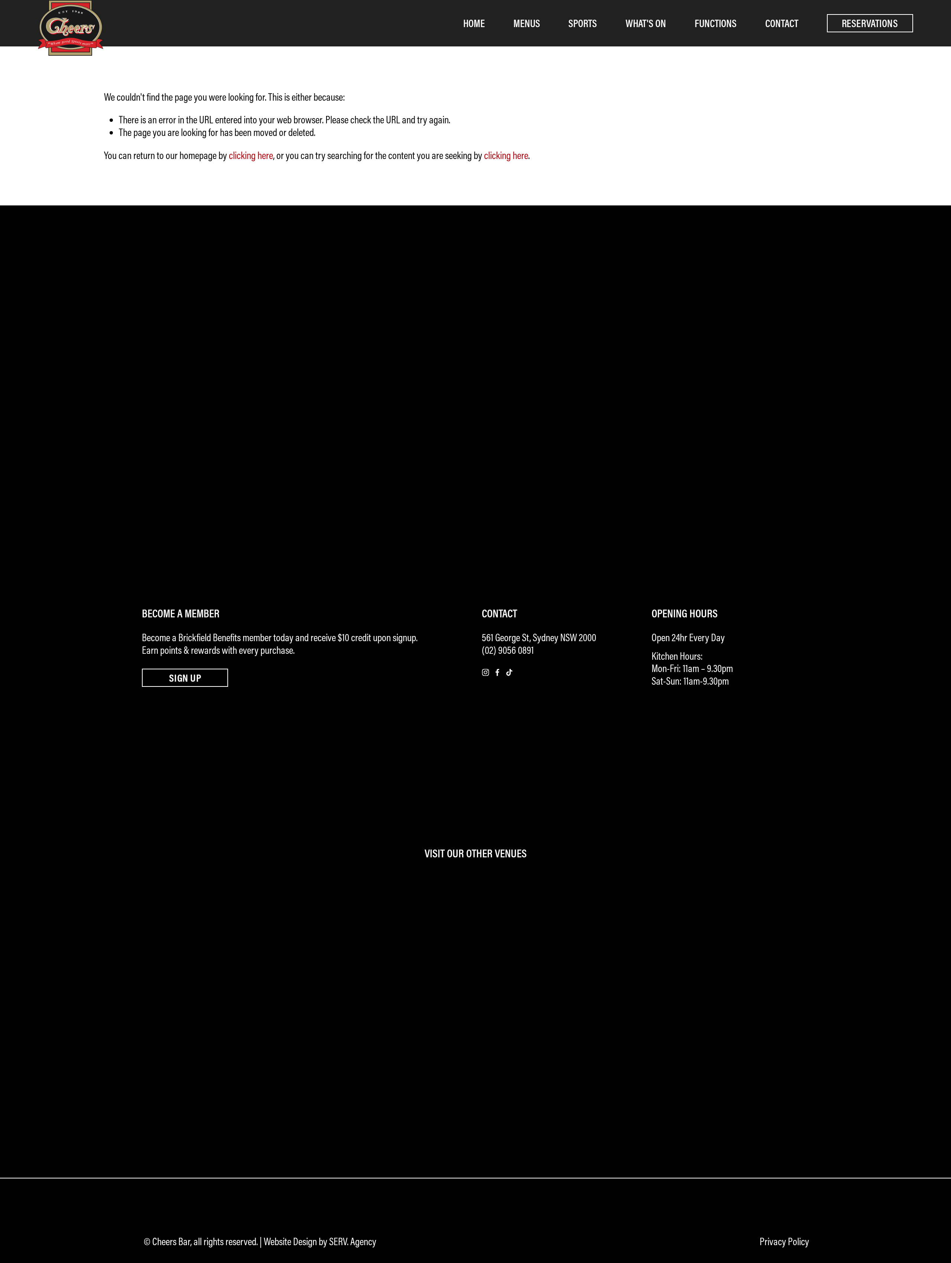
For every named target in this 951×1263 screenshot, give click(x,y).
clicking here (251, 155)
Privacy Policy (784, 1241)
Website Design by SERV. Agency (320, 1241)
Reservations (870, 23)
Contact (781, 23)
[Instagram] (485, 672)
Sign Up (185, 677)
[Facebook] (497, 672)
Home (474, 23)
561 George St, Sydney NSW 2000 (539, 637)
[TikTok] (509, 672)
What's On (646, 23)
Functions (716, 23)
